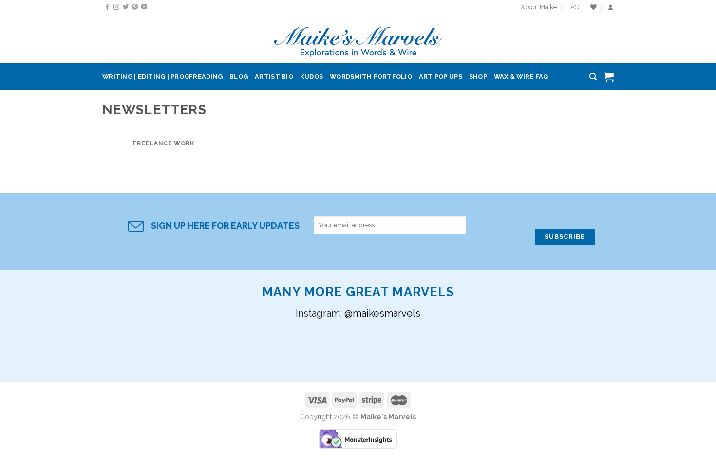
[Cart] (609, 77)
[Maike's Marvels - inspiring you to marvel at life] (358, 39)
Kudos (311, 76)
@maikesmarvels (382, 313)
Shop (478, 76)
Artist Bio (274, 76)
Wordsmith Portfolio (371, 76)
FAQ (573, 7)
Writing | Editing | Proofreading (162, 76)
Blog (238, 76)
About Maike (539, 7)
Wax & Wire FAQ (521, 76)
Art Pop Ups (440, 76)
